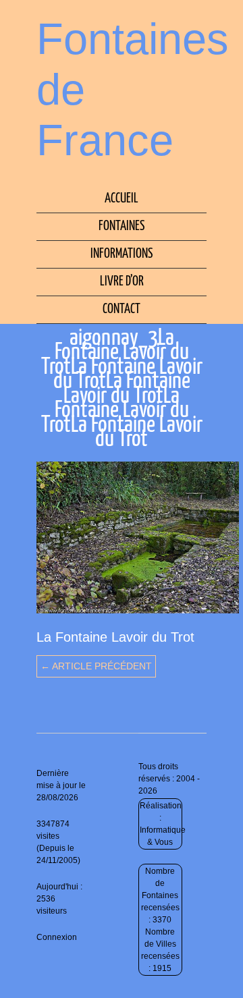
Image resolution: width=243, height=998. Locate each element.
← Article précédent (96, 666)
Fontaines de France (132, 89)
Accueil (121, 198)
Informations (121, 254)
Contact (121, 309)
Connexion (56, 937)
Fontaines (121, 226)
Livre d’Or (122, 281)
